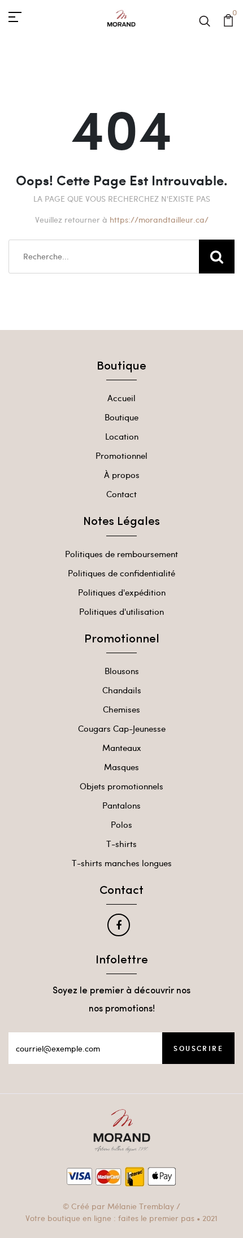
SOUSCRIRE (198, 1048)
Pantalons (121, 805)
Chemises (121, 709)
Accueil (121, 397)
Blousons (122, 670)
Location (121, 436)
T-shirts (121, 843)
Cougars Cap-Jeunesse (122, 728)
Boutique (121, 417)
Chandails (121, 690)
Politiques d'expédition (122, 592)
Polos (121, 824)
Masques (121, 766)
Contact (121, 493)
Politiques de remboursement (121, 553)
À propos (122, 474)
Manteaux (121, 747)
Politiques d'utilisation (121, 611)
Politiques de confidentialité (121, 573)
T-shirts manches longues (122, 862)
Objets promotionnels (121, 786)
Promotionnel (121, 455)
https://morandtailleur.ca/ (159, 219)
